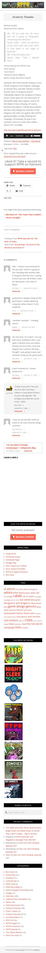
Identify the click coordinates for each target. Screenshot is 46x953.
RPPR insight (11, 923)
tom (18, 627)
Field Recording (12, 887)
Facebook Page (12, 559)
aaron (11, 589)
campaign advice (9, 600)
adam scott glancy (30, 589)
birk (5, 596)
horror (20, 609)
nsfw (18, 616)
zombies (25, 628)
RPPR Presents (13, 926)
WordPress (36, 950)
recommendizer (13, 917)
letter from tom (25, 613)
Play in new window (20, 141)
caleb (17, 595)
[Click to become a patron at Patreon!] (23, 168)
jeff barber (28, 610)
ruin (34, 621)
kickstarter (10, 613)
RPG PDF (10, 920)
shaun (12, 623)
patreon (24, 616)
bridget (10, 596)
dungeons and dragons (17, 603)
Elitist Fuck (10, 884)
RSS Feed (10, 575)
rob (23, 621)
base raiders (30, 593)
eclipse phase (35, 603)
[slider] (37, 135)
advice (8, 592)
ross (29, 619)
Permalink (16, 291)
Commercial (11, 881)
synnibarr (18, 624)
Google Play (11, 562)
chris (17, 600)
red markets (11, 620)
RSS (15, 148)
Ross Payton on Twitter (16, 565)
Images (9, 893)
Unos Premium (20, 950)
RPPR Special (11, 929)
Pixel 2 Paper (12, 911)
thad (24, 624)
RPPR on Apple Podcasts (17, 572)
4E (5, 589)
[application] (23, 135)
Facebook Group (13, 556)
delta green (35, 599)
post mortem (34, 616)
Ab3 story (10, 872)
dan (22, 599)
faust (5, 607)
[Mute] (31, 136)
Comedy (9, 878)
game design (16, 606)
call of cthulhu (28, 596)
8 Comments (15, 230)
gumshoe (12, 610)
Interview (10, 896)
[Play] (7, 136)
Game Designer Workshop (17, 890)
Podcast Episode (13, 914)
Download (35, 141)
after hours (19, 592)
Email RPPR (11, 553)
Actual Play (19, 589)
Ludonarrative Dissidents (17, 899)
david (27, 599)
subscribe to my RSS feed (14, 156)
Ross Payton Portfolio (15, 569)
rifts (20, 621)
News (8, 902)
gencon (31, 606)
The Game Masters (14, 932)
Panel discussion (13, 905)
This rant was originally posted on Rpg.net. (22, 130)
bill (37, 592)
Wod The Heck (12, 935)
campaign (37, 596)
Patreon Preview (13, 908)
